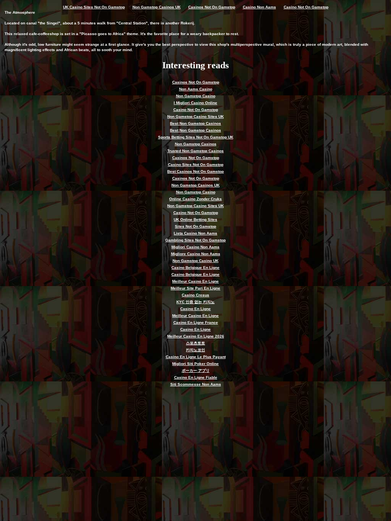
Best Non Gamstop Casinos (195, 123)
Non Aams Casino (195, 89)
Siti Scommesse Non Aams (195, 384)
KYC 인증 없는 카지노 (195, 302)
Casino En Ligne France (195, 322)
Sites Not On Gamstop (195, 226)
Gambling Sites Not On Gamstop (195, 240)
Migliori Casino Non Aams (195, 247)
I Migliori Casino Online (195, 103)
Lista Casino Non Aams (195, 233)
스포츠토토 (195, 343)
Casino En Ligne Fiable (195, 377)
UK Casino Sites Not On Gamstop (94, 7)
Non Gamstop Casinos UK (156, 7)
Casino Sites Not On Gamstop (195, 164)
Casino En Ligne (195, 309)
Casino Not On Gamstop (306, 7)
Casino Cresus (195, 295)
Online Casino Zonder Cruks (195, 199)
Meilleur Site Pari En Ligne (195, 288)
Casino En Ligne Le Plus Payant (196, 357)
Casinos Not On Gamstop (211, 7)
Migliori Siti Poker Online (195, 364)
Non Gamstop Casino (195, 96)
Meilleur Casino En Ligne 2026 (195, 336)
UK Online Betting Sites (195, 219)
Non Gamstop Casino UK (195, 261)
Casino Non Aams (259, 7)
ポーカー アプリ (196, 370)
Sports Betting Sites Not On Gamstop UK (195, 137)
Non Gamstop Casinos (196, 144)
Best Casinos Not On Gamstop (195, 171)
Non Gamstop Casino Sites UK (195, 116)
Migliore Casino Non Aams (195, 254)
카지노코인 (195, 350)
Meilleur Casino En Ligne (195, 281)
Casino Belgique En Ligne (195, 267)
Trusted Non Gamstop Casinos (195, 151)
